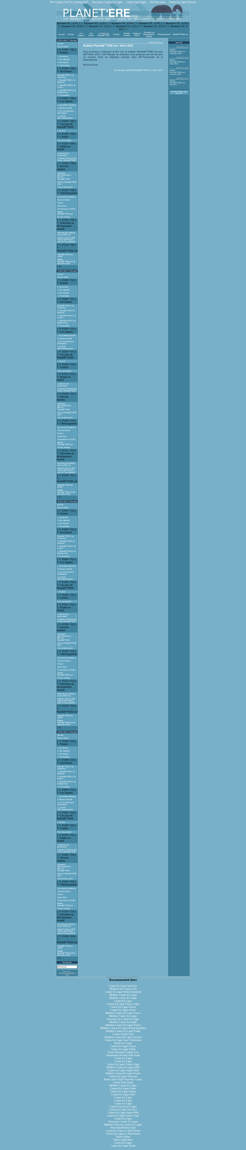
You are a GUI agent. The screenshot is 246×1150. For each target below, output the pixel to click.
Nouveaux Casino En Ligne (123, 1121)
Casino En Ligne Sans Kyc (123, 985)
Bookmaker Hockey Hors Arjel (123, 1055)
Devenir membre (127, 34)
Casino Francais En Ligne (123, 1106)
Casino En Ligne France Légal (123, 1003)
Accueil (61, 34)
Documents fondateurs (66, 197)
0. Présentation (63, 95)
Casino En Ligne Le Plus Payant (123, 1130)
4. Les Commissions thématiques (65, 112)
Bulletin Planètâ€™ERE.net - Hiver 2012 (144, 70)
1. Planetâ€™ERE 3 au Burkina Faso (66, 91)
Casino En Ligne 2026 (123, 1094)
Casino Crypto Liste (123, 1034)
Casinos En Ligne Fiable (123, 1088)
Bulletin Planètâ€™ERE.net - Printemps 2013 (178, 51)
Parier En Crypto (123, 1043)
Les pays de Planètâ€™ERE (103, 34)
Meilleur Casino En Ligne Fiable (123, 1031)
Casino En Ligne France (123, 1006)
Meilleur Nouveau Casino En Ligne (123, 1124)
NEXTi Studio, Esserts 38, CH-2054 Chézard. (127, 977)
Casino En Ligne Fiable (123, 1049)
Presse (60, 203)
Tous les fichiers (63, 200)
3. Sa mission (62, 56)
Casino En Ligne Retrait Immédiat (123, 991)
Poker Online (123, 1136)
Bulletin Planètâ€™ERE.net (65, 213)
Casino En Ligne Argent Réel (123, 1070)
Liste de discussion (65, 187)
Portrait (71, 34)
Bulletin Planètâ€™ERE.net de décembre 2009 (66, 261)
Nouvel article (62, 47)
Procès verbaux (63, 217)
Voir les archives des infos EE (179, 92)
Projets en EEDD (137, 34)
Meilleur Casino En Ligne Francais (123, 1037)
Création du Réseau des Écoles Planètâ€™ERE (67, 159)
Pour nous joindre (64, 140)
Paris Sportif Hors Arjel (123, 1127)
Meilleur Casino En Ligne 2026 (123, 1067)
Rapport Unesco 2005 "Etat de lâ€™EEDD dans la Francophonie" (66, 240)
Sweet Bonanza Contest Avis (123, 1052)
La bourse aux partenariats (63, 154)
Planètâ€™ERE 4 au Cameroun (65, 76)
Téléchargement (164, 34)
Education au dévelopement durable (149, 34)
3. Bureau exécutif (64, 108)
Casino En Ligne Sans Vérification (123, 1040)
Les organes (81, 34)
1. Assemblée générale (66, 105)
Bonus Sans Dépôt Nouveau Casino (123, 1079)
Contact (116, 34)
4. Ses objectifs (63, 59)
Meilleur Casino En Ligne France (123, 1013)
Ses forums (91, 34)
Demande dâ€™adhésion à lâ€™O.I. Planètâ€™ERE (64, 176)
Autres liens (62, 206)
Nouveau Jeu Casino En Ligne (123, 1019)
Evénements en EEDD (66, 209)
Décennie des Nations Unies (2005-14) (66, 234)
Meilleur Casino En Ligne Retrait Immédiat (123, 1028)
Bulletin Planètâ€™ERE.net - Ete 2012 (178, 82)
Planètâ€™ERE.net (180, 34)
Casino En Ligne (123, 1000)
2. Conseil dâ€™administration (65, 117)
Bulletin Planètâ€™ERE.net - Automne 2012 (178, 72)
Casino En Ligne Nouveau (123, 1076)
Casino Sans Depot (123, 1082)
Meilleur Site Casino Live (123, 988)
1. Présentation (63, 65)
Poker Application (123, 1139)
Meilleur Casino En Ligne (123, 994)
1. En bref (61, 131)
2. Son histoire (63, 62)
